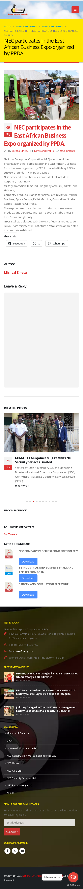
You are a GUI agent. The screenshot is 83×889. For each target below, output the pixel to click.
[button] (75, 9)
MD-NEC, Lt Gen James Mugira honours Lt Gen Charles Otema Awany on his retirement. (47, 675)
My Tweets (10, 534)
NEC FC (11, 792)
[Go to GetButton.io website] (73, 885)
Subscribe (12, 831)
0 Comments (67, 150)
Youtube (22, 851)
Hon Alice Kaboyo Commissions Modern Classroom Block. (43, 460)
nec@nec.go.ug (24, 651)
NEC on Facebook (15, 510)
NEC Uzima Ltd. (15, 763)
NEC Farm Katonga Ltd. (20, 785)
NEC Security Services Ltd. (21, 778)
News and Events (44, 150)
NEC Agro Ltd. (14, 770)
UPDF (10, 740)
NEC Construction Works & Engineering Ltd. (31, 755)
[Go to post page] (41, 432)
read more (21, 485)
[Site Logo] (18, 10)
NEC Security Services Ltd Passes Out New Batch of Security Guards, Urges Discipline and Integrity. (45, 692)
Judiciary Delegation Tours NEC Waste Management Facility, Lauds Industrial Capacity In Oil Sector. (46, 709)
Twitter (15, 851)
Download (28, 561)
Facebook (7, 851)
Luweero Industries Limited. (23, 748)
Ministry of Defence (18, 733)
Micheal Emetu (20, 150)
